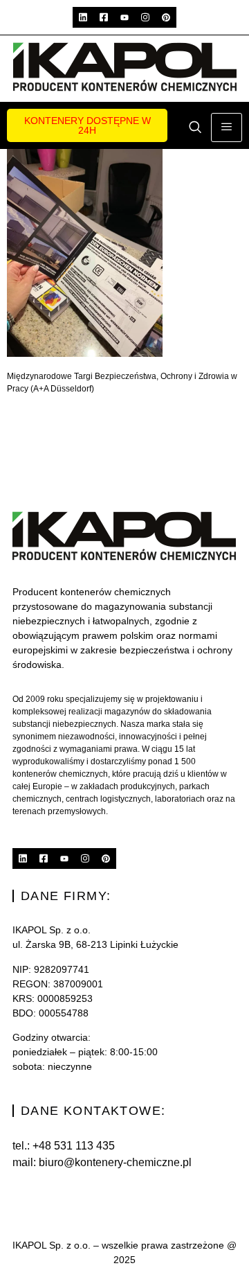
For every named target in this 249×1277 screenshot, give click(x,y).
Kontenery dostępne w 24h (87, 125)
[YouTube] (124, 17)
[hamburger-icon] (226, 127)
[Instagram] (145, 17)
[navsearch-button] (195, 128)
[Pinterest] (166, 17)
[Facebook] (103, 17)
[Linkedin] (83, 17)
